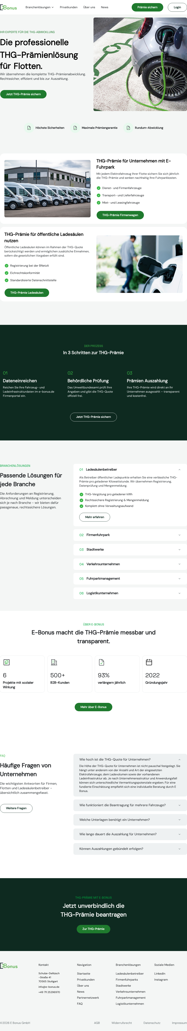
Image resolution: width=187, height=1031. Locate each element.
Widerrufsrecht (122, 1023)
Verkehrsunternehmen (130, 992)
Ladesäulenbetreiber (130, 973)
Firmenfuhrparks (127, 980)
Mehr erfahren (94, 517)
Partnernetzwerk (88, 998)
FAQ (80, 1004)
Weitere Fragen (16, 808)
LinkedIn (159, 973)
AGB (97, 1023)
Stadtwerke (123, 986)
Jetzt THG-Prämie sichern (23, 94)
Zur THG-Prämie (93, 929)
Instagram (161, 980)
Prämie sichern (147, 7)
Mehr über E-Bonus (93, 707)
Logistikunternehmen (130, 1004)
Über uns (89, 7)
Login (177, 7)
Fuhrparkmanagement (131, 998)
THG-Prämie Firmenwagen (120, 215)
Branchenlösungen (38, 7)
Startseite (83, 973)
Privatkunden (68, 7)
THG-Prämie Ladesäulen (26, 293)
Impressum (179, 1023)
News (104, 7)
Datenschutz (152, 1023)
